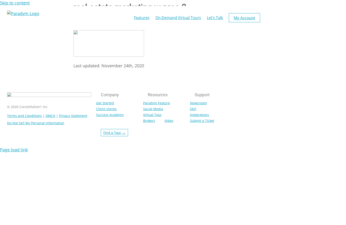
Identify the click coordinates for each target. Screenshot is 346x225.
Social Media (153, 109)
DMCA (50, 115)
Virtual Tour (152, 114)
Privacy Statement (73, 115)
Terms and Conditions (24, 115)
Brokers (149, 120)
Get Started (105, 103)
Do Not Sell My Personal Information (35, 123)
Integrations (199, 114)
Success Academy (110, 114)
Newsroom (198, 103)
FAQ (193, 109)
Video (169, 120)
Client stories (106, 109)
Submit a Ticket (202, 120)
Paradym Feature (156, 103)
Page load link (14, 150)
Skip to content (15, 3)
